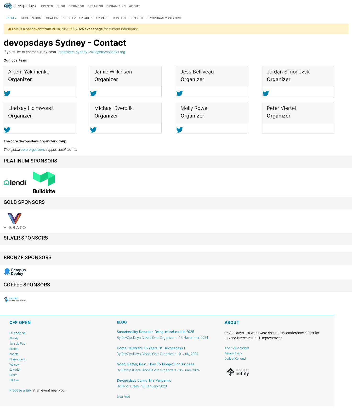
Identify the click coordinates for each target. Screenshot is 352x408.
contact (119, 18)
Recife (13, 375)
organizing (116, 6)
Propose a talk (20, 390)
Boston (13, 349)
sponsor (76, 6)
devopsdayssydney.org (164, 18)
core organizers (33, 149)
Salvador (14, 369)
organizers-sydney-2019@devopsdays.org (91, 52)
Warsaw (14, 364)
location (51, 18)
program (69, 18)
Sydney (11, 18)
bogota (13, 354)
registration (31, 18)
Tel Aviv (14, 380)
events (47, 6)
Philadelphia (17, 333)
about (134, 6)
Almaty (13, 338)
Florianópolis (17, 359)
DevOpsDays (24, 5)
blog (61, 6)
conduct (136, 18)
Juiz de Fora (17, 343)
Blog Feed (123, 396)
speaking (95, 6)
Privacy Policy (233, 353)
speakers (86, 18)
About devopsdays (237, 348)
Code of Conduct (235, 358)
